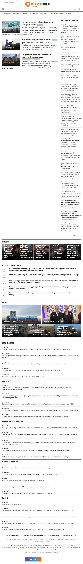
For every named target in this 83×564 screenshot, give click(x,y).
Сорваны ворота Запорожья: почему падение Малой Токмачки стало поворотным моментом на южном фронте (70, 108)
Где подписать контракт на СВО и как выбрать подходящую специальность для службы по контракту (70, 184)
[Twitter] (35, 559)
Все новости (71, 235)
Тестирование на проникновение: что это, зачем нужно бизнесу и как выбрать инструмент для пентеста (39, 523)
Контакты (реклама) (51, 535)
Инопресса (34, 14)
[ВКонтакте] (31, 559)
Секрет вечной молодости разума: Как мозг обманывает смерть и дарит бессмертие (31, 474)
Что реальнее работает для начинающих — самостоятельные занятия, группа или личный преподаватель (40, 517)
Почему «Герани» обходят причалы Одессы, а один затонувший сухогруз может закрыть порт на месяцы (70, 226)
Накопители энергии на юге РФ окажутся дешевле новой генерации (26, 487)
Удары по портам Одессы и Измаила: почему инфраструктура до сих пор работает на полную (44, 275)
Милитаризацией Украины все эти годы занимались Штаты (23, 376)
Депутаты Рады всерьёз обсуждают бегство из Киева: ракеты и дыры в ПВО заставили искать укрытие (70, 175)
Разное (68, 14)
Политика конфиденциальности (54, 549)
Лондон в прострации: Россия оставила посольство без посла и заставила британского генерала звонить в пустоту (71, 39)
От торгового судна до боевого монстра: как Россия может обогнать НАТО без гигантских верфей (70, 78)
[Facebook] (27, 559)
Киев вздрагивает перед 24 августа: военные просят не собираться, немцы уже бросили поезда (42, 294)
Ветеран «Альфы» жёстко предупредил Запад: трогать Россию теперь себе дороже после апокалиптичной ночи (70, 204)
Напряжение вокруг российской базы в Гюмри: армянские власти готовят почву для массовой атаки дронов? (40, 410)
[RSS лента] (39, 559)
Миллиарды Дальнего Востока (36, 39)
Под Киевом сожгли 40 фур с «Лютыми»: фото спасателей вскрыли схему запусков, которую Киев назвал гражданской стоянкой (70, 67)
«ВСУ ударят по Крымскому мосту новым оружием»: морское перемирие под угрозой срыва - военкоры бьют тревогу (40, 357)
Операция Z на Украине (20, 14)
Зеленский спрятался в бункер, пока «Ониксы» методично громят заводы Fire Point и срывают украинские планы (70, 155)
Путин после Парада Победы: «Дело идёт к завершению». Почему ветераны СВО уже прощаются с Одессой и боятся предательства (40, 397)
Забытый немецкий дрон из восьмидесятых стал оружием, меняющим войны (29, 468)
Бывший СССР (44, 14)
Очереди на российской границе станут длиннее (37, 23)
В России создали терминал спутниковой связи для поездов (23, 480)
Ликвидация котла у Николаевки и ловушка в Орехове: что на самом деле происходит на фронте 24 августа (70, 28)
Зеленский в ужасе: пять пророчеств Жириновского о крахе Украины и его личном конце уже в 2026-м (38, 404)
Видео (5, 242)
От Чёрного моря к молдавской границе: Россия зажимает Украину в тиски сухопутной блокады (70, 87)
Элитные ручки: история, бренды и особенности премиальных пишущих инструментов (33, 530)
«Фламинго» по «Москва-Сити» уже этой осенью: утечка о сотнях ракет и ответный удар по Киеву (71, 165)
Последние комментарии (33, 535)
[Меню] (3, 9)
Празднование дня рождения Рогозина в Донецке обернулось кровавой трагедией (31, 370)
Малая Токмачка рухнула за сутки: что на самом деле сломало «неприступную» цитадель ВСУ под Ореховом (71, 194)
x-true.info (10, 545)
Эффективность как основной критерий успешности (36, 55)
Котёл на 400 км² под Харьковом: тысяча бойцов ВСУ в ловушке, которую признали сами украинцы (69, 132)
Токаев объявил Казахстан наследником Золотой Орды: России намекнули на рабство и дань (35, 364)
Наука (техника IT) (57, 14)
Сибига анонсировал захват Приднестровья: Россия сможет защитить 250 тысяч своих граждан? (36, 417)
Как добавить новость (14, 535)
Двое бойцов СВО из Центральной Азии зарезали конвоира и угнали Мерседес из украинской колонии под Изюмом (71, 215)
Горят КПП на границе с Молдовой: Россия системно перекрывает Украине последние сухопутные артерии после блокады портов (70, 143)
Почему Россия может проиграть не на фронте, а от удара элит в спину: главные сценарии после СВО (38, 349)
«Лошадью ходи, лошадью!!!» (68, 48)
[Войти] (79, 9)
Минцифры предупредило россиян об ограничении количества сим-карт (28, 493)
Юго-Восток (6, 14)
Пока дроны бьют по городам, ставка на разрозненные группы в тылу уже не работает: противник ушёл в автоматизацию (70, 56)
